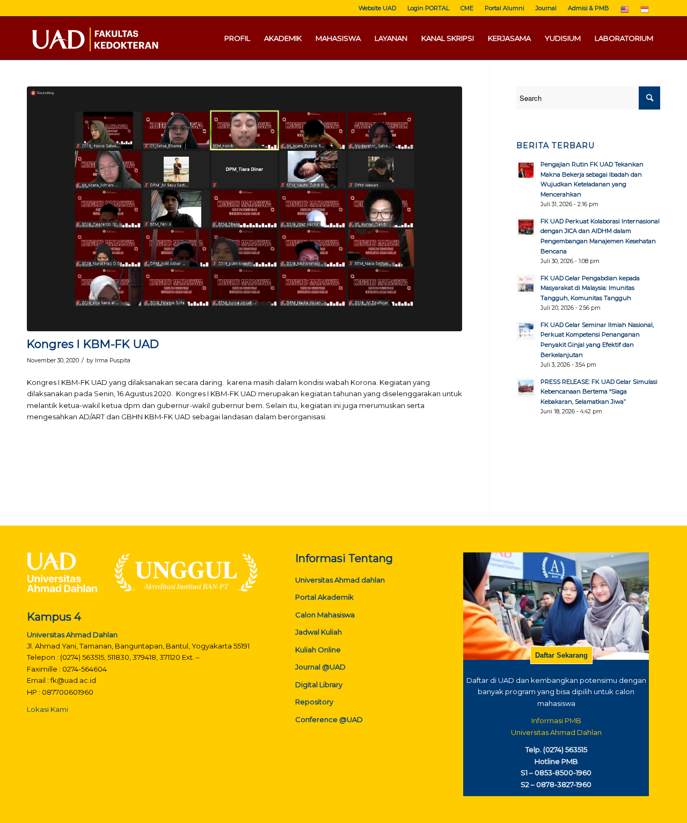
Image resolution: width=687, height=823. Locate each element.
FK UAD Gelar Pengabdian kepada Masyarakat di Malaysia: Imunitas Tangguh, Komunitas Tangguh (590, 288)
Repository (314, 701)
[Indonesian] (644, 11)
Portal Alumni (504, 8)
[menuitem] (377, 8)
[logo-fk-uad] (94, 38)
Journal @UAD (320, 666)
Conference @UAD (329, 719)
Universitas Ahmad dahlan (340, 580)
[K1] (244, 208)
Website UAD (377, 8)
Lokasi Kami (47, 709)
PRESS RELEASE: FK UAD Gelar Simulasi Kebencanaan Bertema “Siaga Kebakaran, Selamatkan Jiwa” (598, 392)
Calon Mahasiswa (325, 614)
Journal (546, 8)
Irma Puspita (112, 360)
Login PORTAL (428, 8)
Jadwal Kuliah (318, 632)
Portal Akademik (324, 597)
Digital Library (318, 684)
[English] (624, 11)
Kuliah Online (318, 649)
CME (467, 8)
